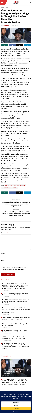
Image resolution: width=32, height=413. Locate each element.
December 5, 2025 (7, 340)
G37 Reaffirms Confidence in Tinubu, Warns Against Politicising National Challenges (14, 337)
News (7, 7)
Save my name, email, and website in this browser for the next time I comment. (14, 268)
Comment (4, 233)
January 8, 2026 (7, 327)
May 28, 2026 (6, 304)
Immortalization (6, 187)
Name (3, 253)
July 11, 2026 (6, 290)
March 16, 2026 (7, 320)
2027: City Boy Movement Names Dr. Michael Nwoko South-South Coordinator (15, 294)
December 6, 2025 (7, 333)
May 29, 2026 (6, 296)
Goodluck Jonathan (19, 185)
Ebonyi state (8, 185)
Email (3, 260)
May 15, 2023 (15, 25)
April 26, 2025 (7, 349)
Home (2, 7)
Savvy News (6, 25)
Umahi (15, 187)
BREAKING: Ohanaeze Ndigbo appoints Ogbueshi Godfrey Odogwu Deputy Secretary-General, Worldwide (15, 301)
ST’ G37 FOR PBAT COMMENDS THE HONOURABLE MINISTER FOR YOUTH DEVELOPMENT (16, 318)
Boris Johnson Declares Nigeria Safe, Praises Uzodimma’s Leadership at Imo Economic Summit (16, 331)
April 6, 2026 (6, 314)
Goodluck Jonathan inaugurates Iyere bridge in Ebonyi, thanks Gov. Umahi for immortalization (15, 371)
